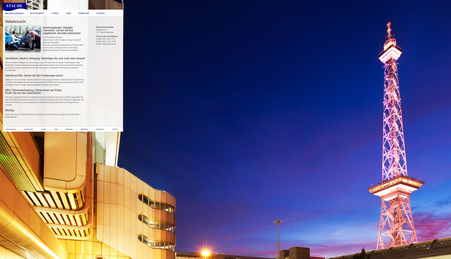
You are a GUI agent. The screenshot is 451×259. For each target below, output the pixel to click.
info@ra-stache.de (109, 44)
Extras (55, 13)
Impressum (84, 129)
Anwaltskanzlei (11, 129)
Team (68, 13)
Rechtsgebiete (37, 13)
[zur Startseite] (14, 15)
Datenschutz (100, 129)
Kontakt (101, 13)
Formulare (83, 13)
